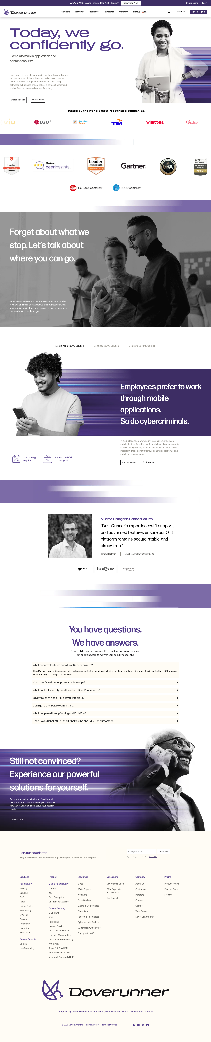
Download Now (131, 3)
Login (204, 3)
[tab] (69, 346)
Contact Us (180, 11)
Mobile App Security (58, 884)
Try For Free (198, 11)
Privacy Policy (92, 1025)
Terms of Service (109, 1025)
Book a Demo (192, 3)
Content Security (28, 939)
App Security (26, 884)
